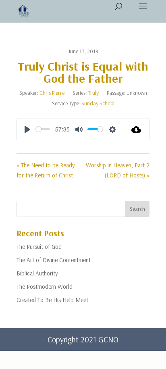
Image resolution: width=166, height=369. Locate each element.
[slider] (43, 129)
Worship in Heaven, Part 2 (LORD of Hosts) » (117, 170)
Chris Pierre (51, 92)
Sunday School (97, 103)
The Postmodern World (45, 286)
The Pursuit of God (39, 246)
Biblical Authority (37, 273)
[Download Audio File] (136, 129)
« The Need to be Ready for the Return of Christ (46, 170)
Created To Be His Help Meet (52, 300)
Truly (93, 92)
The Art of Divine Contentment (54, 260)
